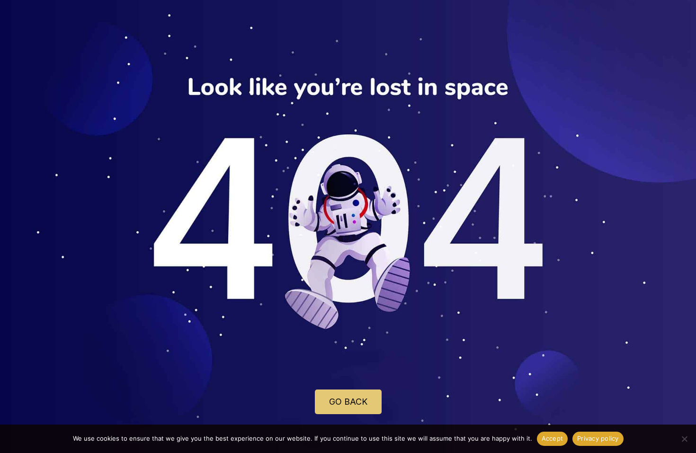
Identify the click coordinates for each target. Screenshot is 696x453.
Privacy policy (598, 438)
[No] (684, 439)
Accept (552, 438)
